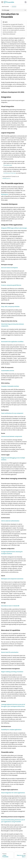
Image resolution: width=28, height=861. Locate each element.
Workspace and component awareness (12, 579)
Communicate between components (11, 436)
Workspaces (4, 194)
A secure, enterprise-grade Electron (11, 285)
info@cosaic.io (6, 178)
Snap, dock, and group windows (10, 306)
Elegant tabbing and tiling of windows (12, 671)
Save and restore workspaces (9, 267)
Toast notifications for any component (12, 413)
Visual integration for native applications (13, 792)
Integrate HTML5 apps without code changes (14, 228)
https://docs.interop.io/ (9, 34)
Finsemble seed (7, 165)
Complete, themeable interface (10, 386)
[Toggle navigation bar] (2, 2)
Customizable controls (7, 370)
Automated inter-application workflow (12, 341)
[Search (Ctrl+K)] (25, 2)
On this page (5, 10)
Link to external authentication (10, 521)
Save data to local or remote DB (10, 606)
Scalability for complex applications (11, 729)
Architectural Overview (9, 173)
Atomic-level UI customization (9, 652)
